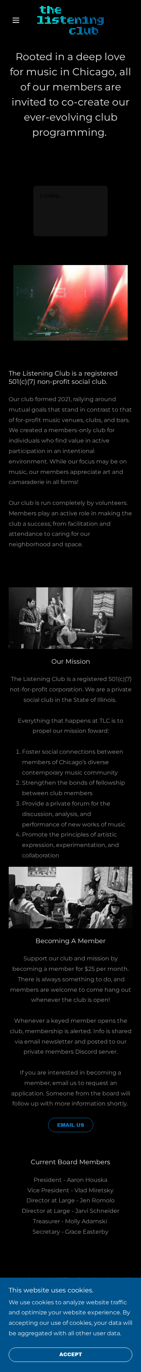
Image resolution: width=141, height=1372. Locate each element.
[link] (70, 20)
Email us (70, 1125)
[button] (18, 20)
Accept (70, 1355)
